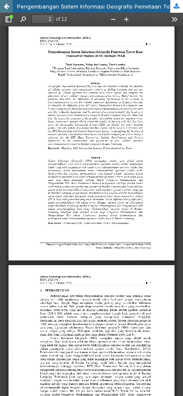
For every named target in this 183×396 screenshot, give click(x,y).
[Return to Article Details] (6, 6)
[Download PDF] (176, 6)
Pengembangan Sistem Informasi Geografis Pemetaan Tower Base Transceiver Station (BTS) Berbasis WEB (100, 6)
